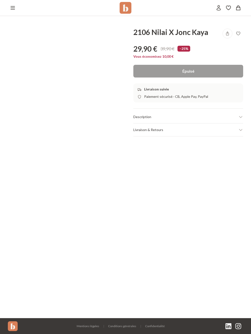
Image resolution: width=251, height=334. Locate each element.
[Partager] (227, 33)
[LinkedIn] (228, 326)
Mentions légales (88, 326)
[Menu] (13, 8)
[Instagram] (238, 326)
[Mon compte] (219, 8)
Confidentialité (155, 326)
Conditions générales (122, 326)
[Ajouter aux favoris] (238, 33)
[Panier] (238, 8)
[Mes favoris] (228, 8)
